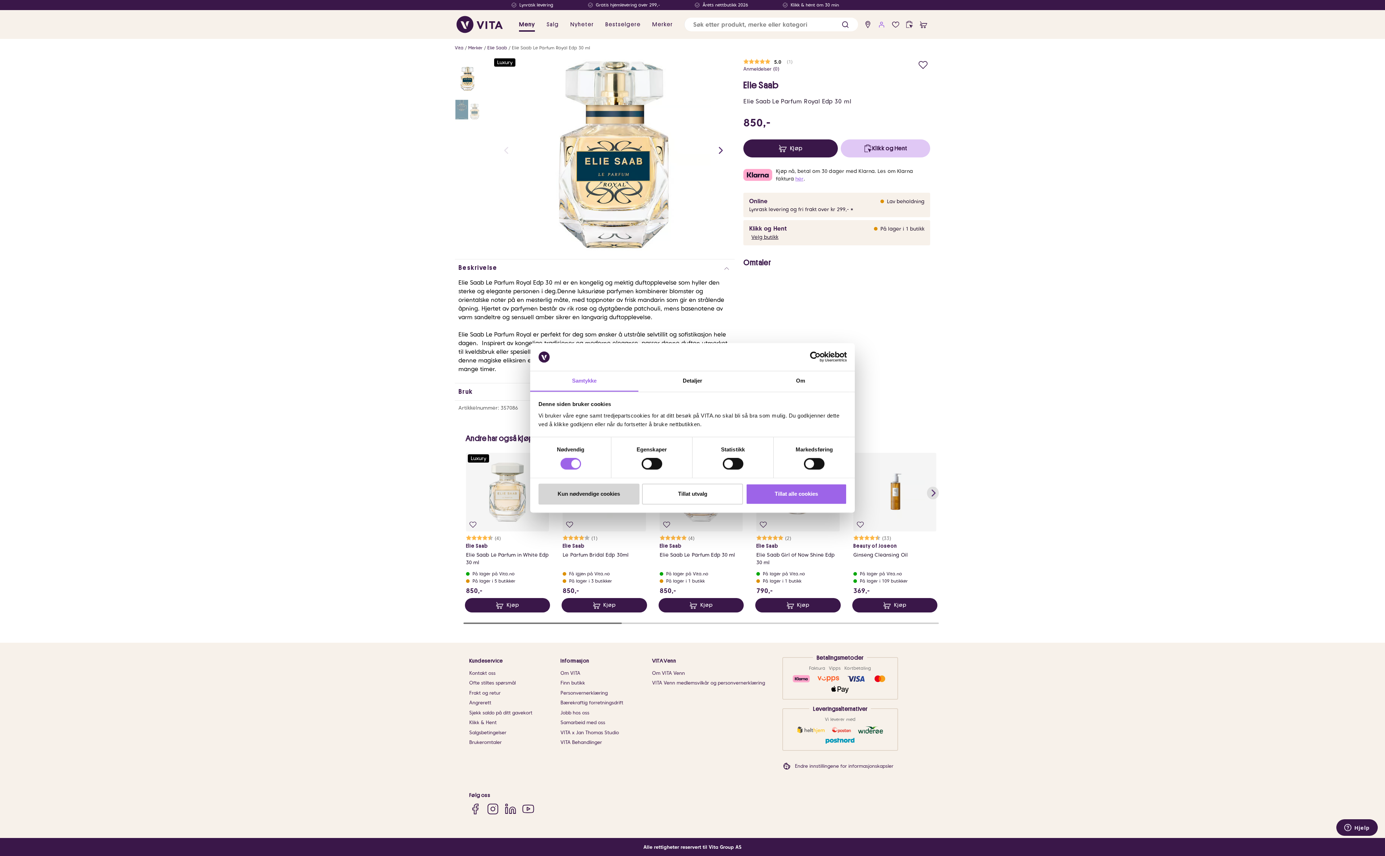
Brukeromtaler (485, 742)
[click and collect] (909, 25)
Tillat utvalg (692, 494)
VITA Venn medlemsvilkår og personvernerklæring (708, 683)
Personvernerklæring (584, 693)
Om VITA (570, 673)
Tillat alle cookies (796, 494)
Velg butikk (764, 237)
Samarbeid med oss (582, 722)
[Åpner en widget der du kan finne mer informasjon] (1357, 825)
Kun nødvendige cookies (589, 494)
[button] (845, 25)
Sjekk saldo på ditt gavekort (500, 712)
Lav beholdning (905, 201)
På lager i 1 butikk (902, 229)
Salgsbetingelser (487, 732)
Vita (459, 47)
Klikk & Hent (483, 722)
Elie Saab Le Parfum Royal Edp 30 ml (551, 47)
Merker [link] (662, 24)
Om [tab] (800, 381)
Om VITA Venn (668, 673)
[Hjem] (480, 24)
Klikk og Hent (768, 228)
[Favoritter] (896, 25)
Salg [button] (552, 24)
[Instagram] (493, 809)
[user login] (882, 25)
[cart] (923, 25)
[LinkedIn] (510, 809)
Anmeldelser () (761, 69)
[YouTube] (528, 809)
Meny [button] (527, 24)
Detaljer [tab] (693, 381)
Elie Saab (497, 47)
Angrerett (480, 702)
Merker (475, 47)
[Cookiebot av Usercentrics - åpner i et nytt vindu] (815, 357)
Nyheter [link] (582, 24)
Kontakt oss (482, 673)
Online (758, 201)
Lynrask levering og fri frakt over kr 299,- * (801, 209)
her (799, 179)
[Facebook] (475, 809)
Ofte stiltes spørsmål (492, 683)
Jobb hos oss (574, 712)
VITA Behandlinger (581, 742)
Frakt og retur (485, 693)
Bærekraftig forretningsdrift (591, 702)
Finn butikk (572, 683)
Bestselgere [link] (623, 24)
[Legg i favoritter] (923, 64)
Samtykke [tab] (584, 381)
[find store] (868, 25)
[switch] (652, 464)
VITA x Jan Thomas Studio (589, 732)
